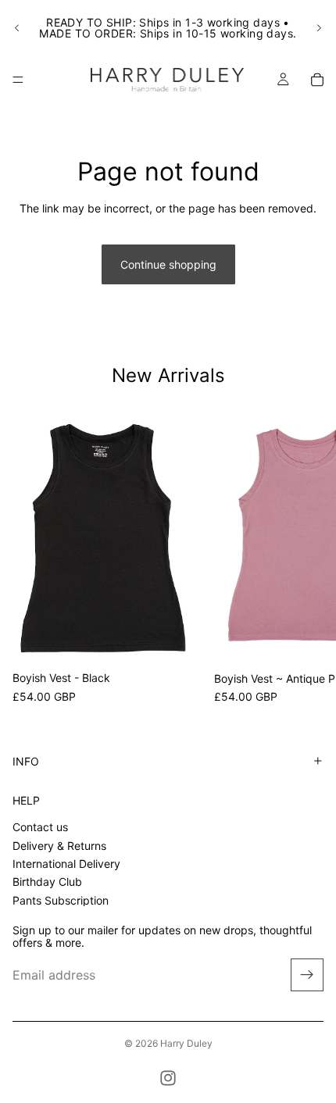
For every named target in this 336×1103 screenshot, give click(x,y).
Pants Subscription (61, 899)
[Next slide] (319, 28)
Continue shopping (168, 264)
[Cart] (317, 79)
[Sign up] (307, 974)
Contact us (40, 826)
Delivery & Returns (59, 844)
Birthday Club (47, 881)
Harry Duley (186, 1043)
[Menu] (18, 80)
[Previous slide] (17, 28)
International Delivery (66, 863)
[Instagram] (168, 1078)
